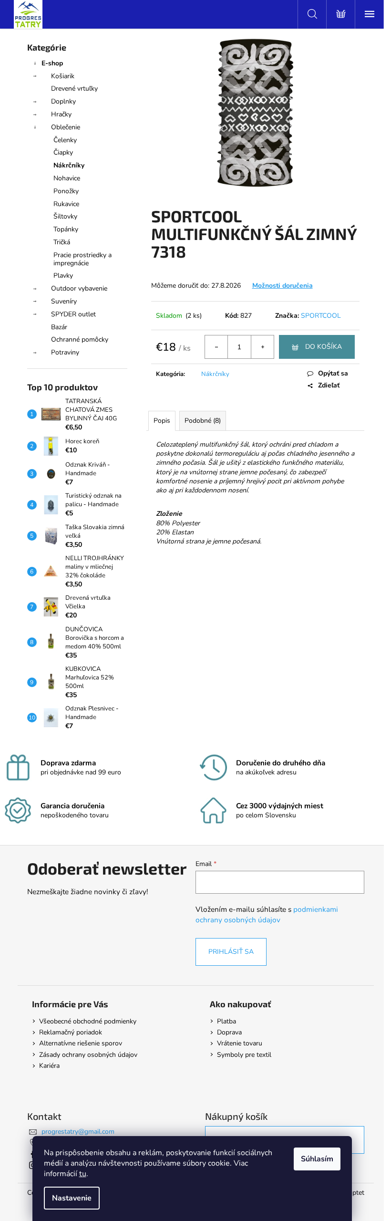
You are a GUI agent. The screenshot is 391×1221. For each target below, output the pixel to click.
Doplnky (63, 101)
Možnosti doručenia (282, 285)
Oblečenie (65, 127)
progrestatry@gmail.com (77, 1131)
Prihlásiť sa (231, 951)
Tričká (61, 242)
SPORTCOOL (321, 315)
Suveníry (64, 301)
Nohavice (66, 178)
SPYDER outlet (73, 314)
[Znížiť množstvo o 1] (216, 346)
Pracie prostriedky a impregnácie (82, 259)
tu (82, 1174)
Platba (226, 1021)
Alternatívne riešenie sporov (80, 1043)
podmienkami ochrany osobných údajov (267, 914)
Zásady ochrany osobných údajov (88, 1054)
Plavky (63, 275)
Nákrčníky (68, 165)
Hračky (61, 114)
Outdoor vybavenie (79, 288)
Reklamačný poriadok (70, 1032)
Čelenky (65, 140)
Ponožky (66, 191)
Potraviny (65, 352)
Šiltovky (65, 216)
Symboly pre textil (244, 1054)
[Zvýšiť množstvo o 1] (262, 346)
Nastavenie (72, 1198)
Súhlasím (317, 1159)
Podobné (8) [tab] (203, 420)
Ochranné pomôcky (79, 339)
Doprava (229, 1032)
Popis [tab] (162, 420)
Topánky (65, 229)
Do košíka (323, 346)
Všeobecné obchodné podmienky (87, 1021)
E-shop (52, 63)
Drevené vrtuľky (74, 88)
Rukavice (66, 204)
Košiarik (62, 76)
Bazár (59, 327)
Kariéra (49, 1065)
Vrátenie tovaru (239, 1043)
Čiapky (63, 152)
